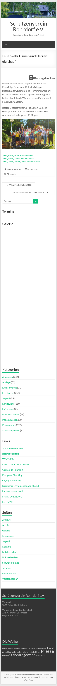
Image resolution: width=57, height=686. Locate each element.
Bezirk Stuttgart (10, 453)
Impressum (8, 535)
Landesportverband (12, 491)
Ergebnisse (8, 392)
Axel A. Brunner (14, 169)
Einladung (23, 648)
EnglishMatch (9, 387)
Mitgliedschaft (9, 551)
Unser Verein (9, 573)
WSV (43, 655)
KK (3, 652)
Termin (37, 655)
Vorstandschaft (10, 578)
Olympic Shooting (11, 480)
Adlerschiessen (7, 648)
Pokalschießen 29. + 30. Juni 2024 (32, 192)
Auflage (6, 382)
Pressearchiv (9, 425)
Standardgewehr (11, 430)
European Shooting (12, 475)
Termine (6, 567)
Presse (47, 651)
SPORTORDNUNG (12, 496)
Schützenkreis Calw (12, 448)
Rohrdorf (5, 655)
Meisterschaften (10, 414)
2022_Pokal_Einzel (10, 155)
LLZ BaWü (7, 501)
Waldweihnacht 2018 (18, 184)
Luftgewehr (8, 403)
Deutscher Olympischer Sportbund (20, 485)
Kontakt (6, 546)
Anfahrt (6, 519)
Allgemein (11, 174)
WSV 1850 (8, 459)
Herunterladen (26, 155)
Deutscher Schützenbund (15, 464)
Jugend (6, 398)
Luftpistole (8, 408)
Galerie (6, 530)
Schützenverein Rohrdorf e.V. (28, 26)
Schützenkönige (10, 562)
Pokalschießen (10, 419)
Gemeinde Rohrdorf (12, 469)
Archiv (5, 525)
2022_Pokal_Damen (11, 158)
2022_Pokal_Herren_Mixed (14, 161)
